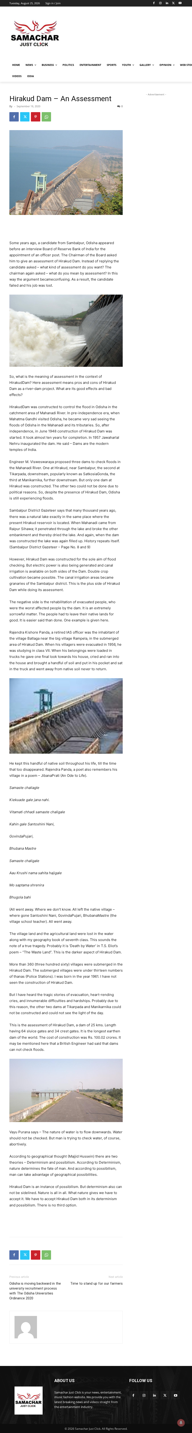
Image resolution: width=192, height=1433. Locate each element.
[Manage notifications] (181, 1422)
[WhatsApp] (46, 116)
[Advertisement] (128, 34)
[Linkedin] (167, 3)
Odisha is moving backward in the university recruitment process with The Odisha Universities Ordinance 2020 (35, 1290)
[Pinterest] (35, 116)
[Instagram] (160, 3)
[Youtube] (180, 3)
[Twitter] (173, 3)
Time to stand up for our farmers (96, 1283)
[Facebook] (154, 3)
